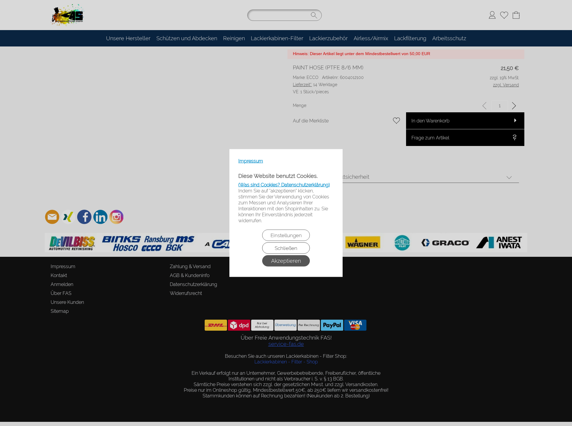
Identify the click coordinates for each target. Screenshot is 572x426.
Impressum (250, 161)
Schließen (286, 248)
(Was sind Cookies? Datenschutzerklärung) (284, 185)
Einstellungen (286, 235)
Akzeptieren (286, 261)
